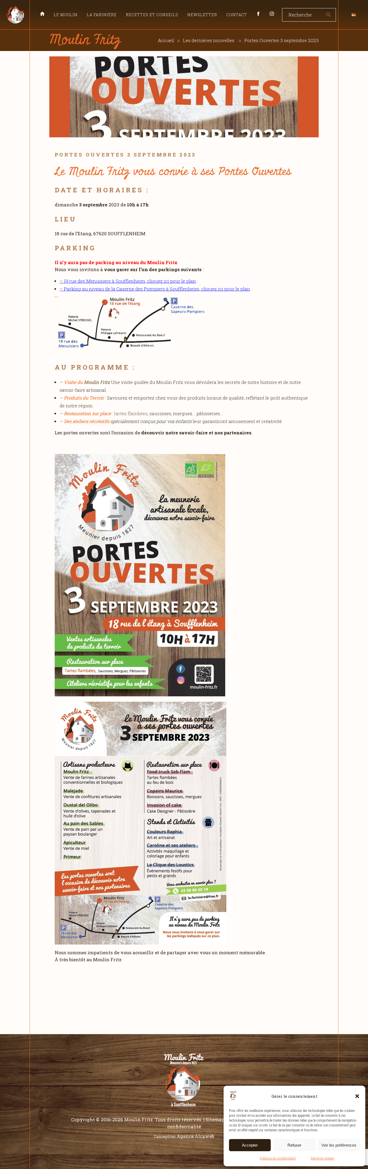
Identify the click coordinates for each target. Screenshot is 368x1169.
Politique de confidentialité (278, 1158)
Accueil (166, 40)
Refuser (294, 1145)
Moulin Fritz (97, 382)
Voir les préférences (338, 1145)
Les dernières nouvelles (208, 40)
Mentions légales (322, 1158)
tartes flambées (131, 413)
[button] (357, 1096)
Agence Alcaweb (195, 1136)
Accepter (250, 1145)
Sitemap (215, 1119)
